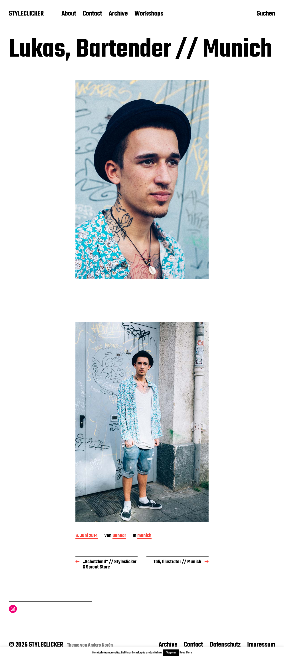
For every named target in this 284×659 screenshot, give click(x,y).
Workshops (148, 14)
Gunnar (119, 536)
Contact (92, 14)
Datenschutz (225, 645)
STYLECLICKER (26, 14)
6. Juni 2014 (86, 536)
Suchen (266, 14)
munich (144, 536)
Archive (118, 14)
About (68, 14)
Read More (185, 652)
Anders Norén (100, 645)
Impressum (261, 645)
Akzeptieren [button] (171, 653)
